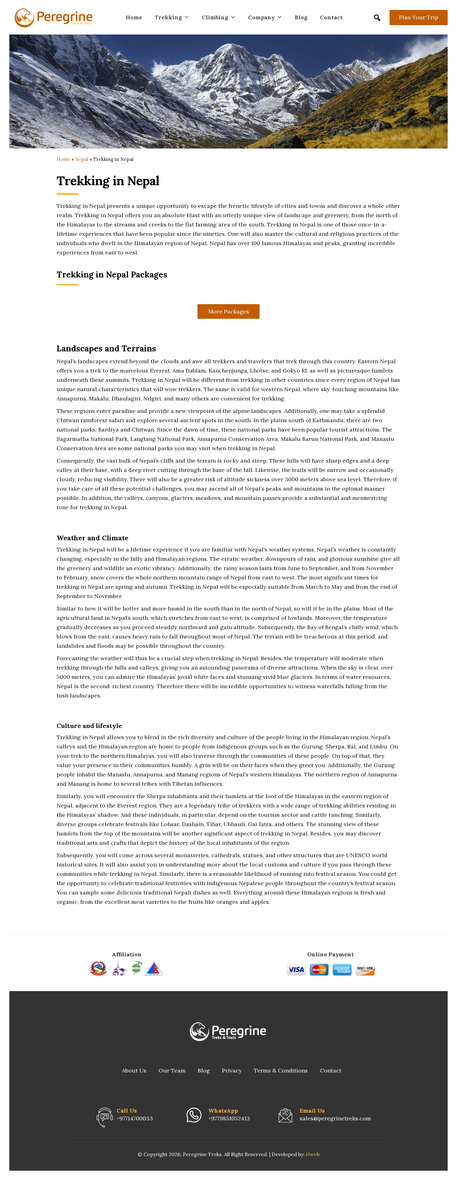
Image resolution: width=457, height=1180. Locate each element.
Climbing (215, 17)
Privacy (232, 1070)
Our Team (172, 1070)
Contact (331, 17)
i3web (313, 1154)
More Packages (228, 311)
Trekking (168, 17)
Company (261, 17)
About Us (134, 1070)
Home (134, 17)
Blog (301, 17)
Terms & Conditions (281, 1070)
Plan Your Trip (418, 17)
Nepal (81, 159)
